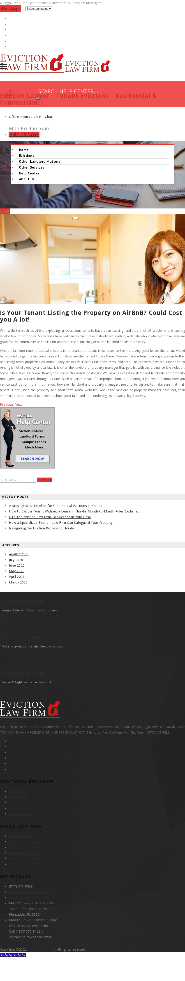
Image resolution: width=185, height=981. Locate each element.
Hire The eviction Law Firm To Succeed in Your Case (50, 517)
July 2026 (16, 560)
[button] (3, 66)
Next (18, 404)
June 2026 (17, 565)
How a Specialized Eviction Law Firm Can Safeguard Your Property (61, 522)
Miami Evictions (21, 836)
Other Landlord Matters (40, 161)
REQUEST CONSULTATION (24, 602)
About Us (27, 179)
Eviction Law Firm (41, 949)
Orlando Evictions (23, 864)
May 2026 (16, 571)
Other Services (31, 167)
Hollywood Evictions (25, 841)
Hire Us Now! (24, 134)
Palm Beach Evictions (26, 847)
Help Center (29, 173)
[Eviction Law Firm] (55, 73)
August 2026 (19, 554)
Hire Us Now (19, 802)
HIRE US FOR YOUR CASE (23, 674)
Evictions (26, 155)
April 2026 (17, 576)
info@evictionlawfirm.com (29, 892)
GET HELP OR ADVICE (20, 638)
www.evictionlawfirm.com (29, 897)
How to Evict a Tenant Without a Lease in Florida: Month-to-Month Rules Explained (74, 511)
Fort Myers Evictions (25, 853)
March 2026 (18, 582)
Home (24, 150)
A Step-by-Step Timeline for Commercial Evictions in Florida (55, 505)
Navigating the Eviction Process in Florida (41, 528)
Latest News (19, 797)
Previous (7, 404)
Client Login (10, 8)
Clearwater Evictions (25, 858)
